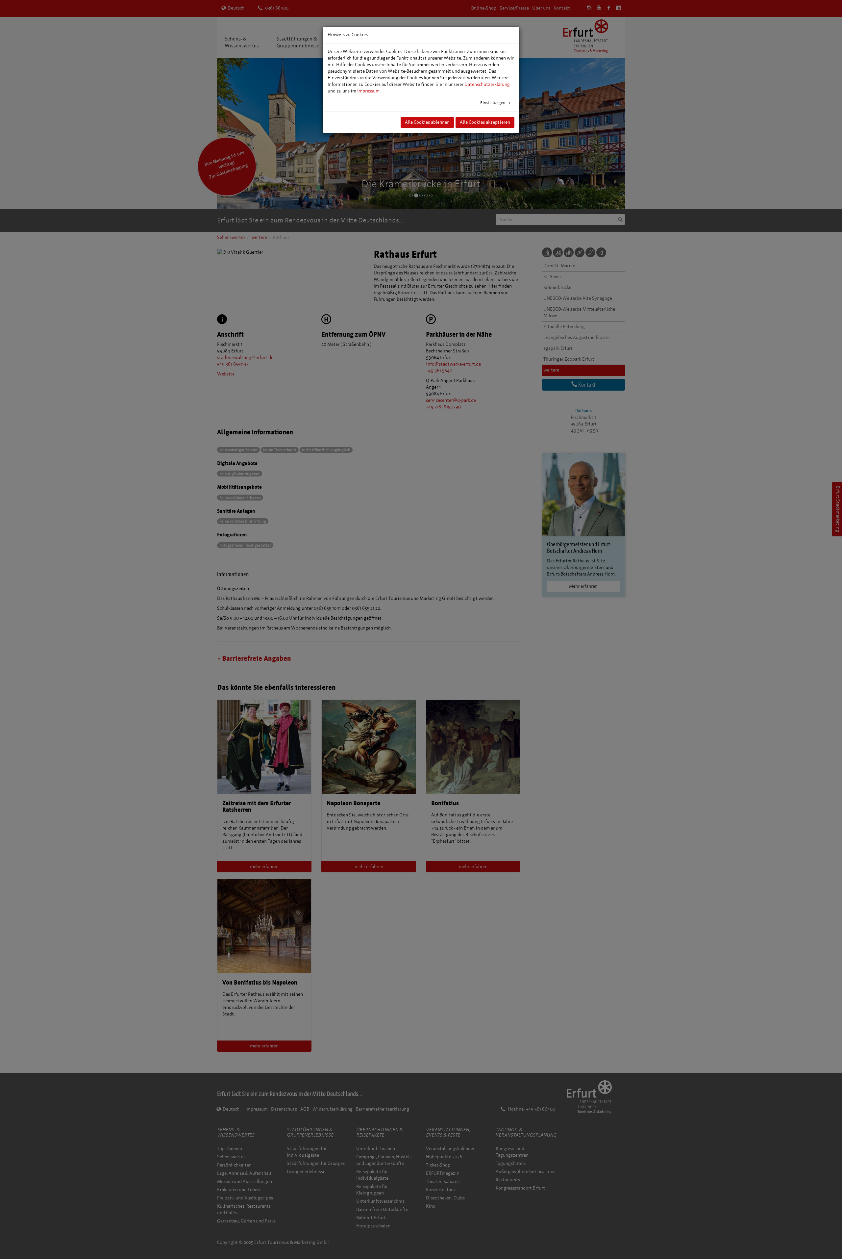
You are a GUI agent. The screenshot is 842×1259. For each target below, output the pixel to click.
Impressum (368, 91)
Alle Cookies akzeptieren (485, 122)
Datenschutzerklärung (487, 84)
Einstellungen (493, 102)
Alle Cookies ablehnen (427, 122)
